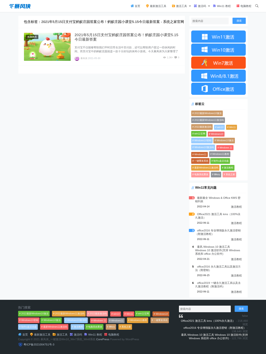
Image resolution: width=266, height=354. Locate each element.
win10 (220, 127)
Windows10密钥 (202, 140)
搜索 (239, 20)
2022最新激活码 (202, 127)
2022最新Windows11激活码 (209, 120)
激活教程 (228, 167)
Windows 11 (225, 147)
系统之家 (230, 174)
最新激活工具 (157, 6)
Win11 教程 (223, 6)
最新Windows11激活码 (206, 167)
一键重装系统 (201, 161)
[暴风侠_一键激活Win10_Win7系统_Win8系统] (20, 5)
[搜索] (257, 6)
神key (217, 174)
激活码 (201, 6)
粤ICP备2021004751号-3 (39, 344)
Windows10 (217, 134)
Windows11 (200, 154)
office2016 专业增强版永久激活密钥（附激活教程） (214, 327)
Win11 (232, 127)
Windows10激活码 (204, 147)
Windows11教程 (220, 154)
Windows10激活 (225, 140)
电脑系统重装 (201, 174)
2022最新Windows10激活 (208, 113)
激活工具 (181, 6)
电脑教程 (245, 6)
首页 (137, 6)
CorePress (102, 339)
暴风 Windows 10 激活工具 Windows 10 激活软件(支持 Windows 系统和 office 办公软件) (217, 250)
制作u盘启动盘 (221, 161)
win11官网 (199, 133)
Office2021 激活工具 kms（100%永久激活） (208, 320)
